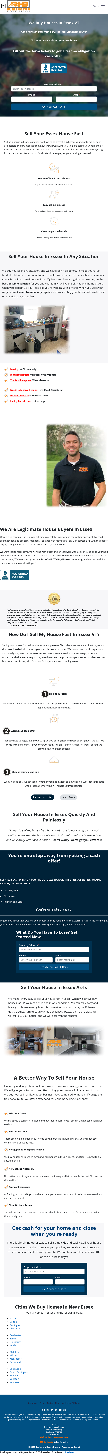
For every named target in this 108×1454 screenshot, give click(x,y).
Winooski (15, 1382)
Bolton (13, 1321)
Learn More (68, 797)
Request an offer (42, 797)
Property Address (54, 84)
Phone (31, 94)
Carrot (77, 1447)
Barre (13, 1318)
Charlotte (15, 1328)
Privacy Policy (46, 1403)
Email (76, 94)
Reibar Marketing (61, 1442)
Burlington (15, 1325)
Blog (57, 1403)
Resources (32, 1403)
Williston (14, 1378)
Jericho (13, 1345)
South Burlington (19, 1372)
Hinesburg (15, 1341)
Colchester (15, 1335)
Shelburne (15, 1368)
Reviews (69, 1452)
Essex (13, 1338)
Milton (13, 1355)
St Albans (15, 1375)
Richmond (15, 1362)
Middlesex (15, 1352)
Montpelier (16, 1358)
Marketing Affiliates (71, 1403)
